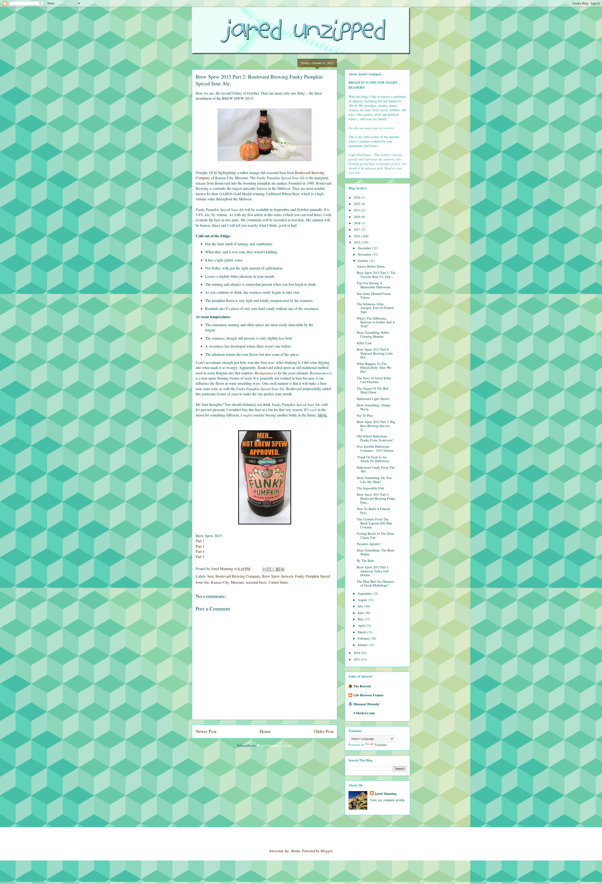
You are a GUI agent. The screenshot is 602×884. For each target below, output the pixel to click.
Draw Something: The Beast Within (375, 552)
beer (210, 576)
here (317, 214)
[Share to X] (273, 569)
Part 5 (200, 556)
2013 (357, 659)
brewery (287, 576)
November (365, 254)
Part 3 (200, 546)
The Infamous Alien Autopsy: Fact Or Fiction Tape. (375, 308)
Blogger (326, 850)
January (363, 644)
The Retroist (362, 686)
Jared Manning (385, 793)
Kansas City (220, 582)
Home (265, 731)
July (361, 606)
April (362, 625)
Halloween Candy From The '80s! (376, 469)
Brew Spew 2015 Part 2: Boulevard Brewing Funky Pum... (376, 498)
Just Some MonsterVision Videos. (374, 295)
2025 (357, 204)
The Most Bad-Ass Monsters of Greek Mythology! (375, 583)
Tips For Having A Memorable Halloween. (374, 285)
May (361, 619)
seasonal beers (256, 582)
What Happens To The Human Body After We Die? (374, 367)
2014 (357, 652)
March (362, 632)
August (363, 600)
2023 (357, 210)
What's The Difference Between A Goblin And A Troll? (376, 322)
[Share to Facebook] (278, 569)
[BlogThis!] (269, 569)
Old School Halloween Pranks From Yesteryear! (375, 438)
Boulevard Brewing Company (237, 576)
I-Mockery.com (364, 712)
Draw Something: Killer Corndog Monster (373, 334)
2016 (357, 236)
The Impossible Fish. (371, 488)
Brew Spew (270, 576)
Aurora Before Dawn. (371, 266)
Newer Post (206, 731)
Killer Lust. (364, 343)
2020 (357, 216)
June (361, 612)
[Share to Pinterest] (282, 569)
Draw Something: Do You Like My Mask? (374, 480)
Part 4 (200, 551)
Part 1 (200, 540)
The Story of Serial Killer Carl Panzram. (374, 380)
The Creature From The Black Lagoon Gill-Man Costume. (374, 523)
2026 (357, 197)
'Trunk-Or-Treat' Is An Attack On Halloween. (373, 459)
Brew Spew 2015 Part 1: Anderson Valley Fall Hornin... (373, 571)
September (365, 593)
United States (278, 582)
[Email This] (264, 569)
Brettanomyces (266, 372)
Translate (381, 744)
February (364, 638)
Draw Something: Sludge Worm (373, 407)
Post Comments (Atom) (274, 745)
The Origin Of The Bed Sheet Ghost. (372, 390)
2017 (357, 229)
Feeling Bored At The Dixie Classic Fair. (375, 535)
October (363, 260)
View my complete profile (387, 800)
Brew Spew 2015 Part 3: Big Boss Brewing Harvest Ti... (376, 426)
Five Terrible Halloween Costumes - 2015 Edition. (375, 448)
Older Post (323, 731)
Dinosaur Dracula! (366, 704)
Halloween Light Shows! (373, 398)
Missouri (237, 582)
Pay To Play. (365, 415)
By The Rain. (366, 560)
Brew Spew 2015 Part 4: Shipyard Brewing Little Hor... (375, 353)
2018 (357, 223)
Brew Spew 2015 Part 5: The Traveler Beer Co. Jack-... (376, 274)
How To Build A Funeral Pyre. (373, 511)
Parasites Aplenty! (369, 544)
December (365, 248)
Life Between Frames (368, 695)
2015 (357, 242)
